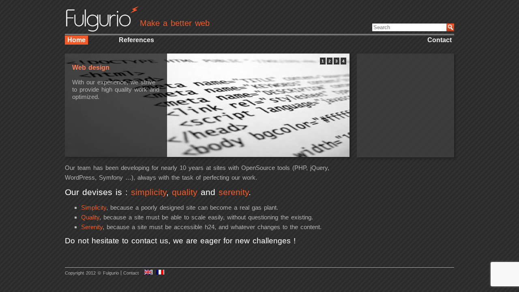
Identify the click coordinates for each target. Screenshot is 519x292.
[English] (148, 272)
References (136, 39)
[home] (102, 28)
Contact (439, 39)
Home (76, 39)
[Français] (160, 272)
